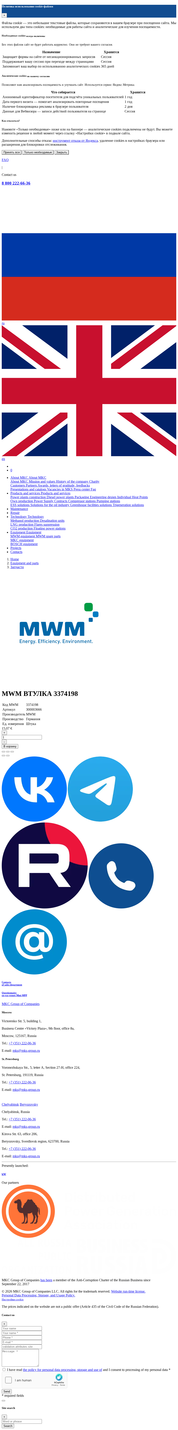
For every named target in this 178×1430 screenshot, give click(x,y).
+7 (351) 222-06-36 (22, 1043)
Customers (18, 485)
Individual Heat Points (132, 497)
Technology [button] (19, 516)
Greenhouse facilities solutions (91, 505)
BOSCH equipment (24, 544)
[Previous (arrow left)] (3, 755)
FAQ (5, 160)
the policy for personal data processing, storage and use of (62, 1370)
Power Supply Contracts (51, 501)
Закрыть (61, 152)
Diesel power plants (61, 497)
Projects (15, 548)
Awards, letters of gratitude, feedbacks (64, 485)
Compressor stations (82, 501)
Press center (82, 489)
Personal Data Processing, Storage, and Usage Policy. (38, 1295)
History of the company (72, 481)
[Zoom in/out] (12, 751)
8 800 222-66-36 (16, 183)
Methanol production (25, 520)
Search (7, 1426)
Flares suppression (46, 524)
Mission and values (42, 481)
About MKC (19, 481)
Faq (93, 489)
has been (46, 1280)
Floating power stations (50, 528)
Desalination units (52, 520)
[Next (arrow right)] (8, 755)
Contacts (16, 552)
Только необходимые (38, 152)
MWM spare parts (48, 536)
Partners (32, 485)
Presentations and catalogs (28, 489)
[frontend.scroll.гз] (3, 1400)
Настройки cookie (13, 1299)
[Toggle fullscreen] (8, 751)
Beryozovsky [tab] (29, 1104)
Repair (15, 513)
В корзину (9, 746)
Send (6, 1391)
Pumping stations (108, 501)
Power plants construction (28, 497)
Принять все (11, 152)
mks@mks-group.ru (26, 1050)
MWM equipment (23, 536)
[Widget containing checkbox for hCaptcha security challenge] (34, 1380)
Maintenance (19, 509)
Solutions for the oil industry (50, 505)
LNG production (22, 524)
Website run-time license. (128, 1291)
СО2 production (22, 528)
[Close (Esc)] (3, 751)
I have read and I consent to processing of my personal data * (88, 1370)
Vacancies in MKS (60, 489)
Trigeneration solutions (128, 505)
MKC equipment (22, 540)
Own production (22, 501)
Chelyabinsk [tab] (10, 1104)
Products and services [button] (25, 493)
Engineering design (103, 497)
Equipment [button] (18, 532)
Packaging (82, 497)
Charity (94, 481)
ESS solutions (20, 505)
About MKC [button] (19, 477)
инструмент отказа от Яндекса (75, 140)
